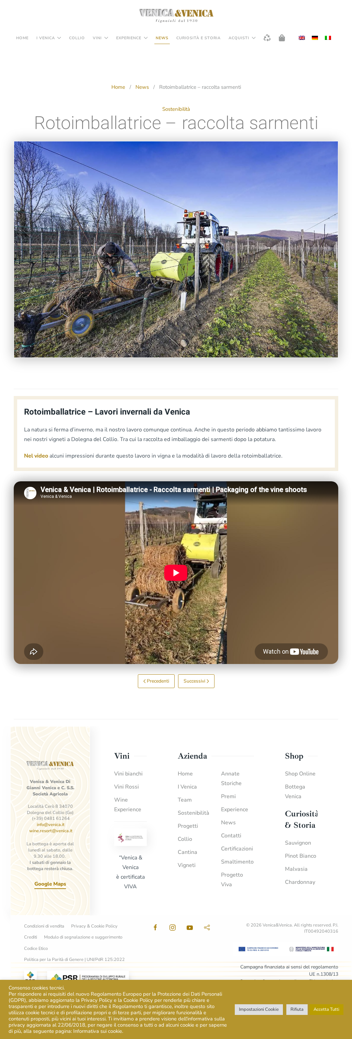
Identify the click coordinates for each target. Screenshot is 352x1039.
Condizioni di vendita (44, 926)
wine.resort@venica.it (51, 831)
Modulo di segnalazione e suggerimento (83, 937)
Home (22, 38)
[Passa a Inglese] (301, 38)
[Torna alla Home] (176, 15)
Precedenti (158, 681)
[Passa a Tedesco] (314, 38)
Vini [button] (97, 38)
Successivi (194, 681)
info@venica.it (51, 825)
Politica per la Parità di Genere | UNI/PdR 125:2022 (74, 959)
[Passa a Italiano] (327, 38)
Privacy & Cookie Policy (94, 926)
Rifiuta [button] (297, 1009)
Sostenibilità (176, 109)
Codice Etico (36, 948)
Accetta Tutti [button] (326, 1009)
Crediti (30, 937)
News (162, 38)
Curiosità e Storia (198, 38)
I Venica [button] (45, 38)
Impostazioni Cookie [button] (259, 1009)
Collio (77, 38)
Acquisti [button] (239, 38)
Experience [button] (128, 38)
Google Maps (50, 883)
